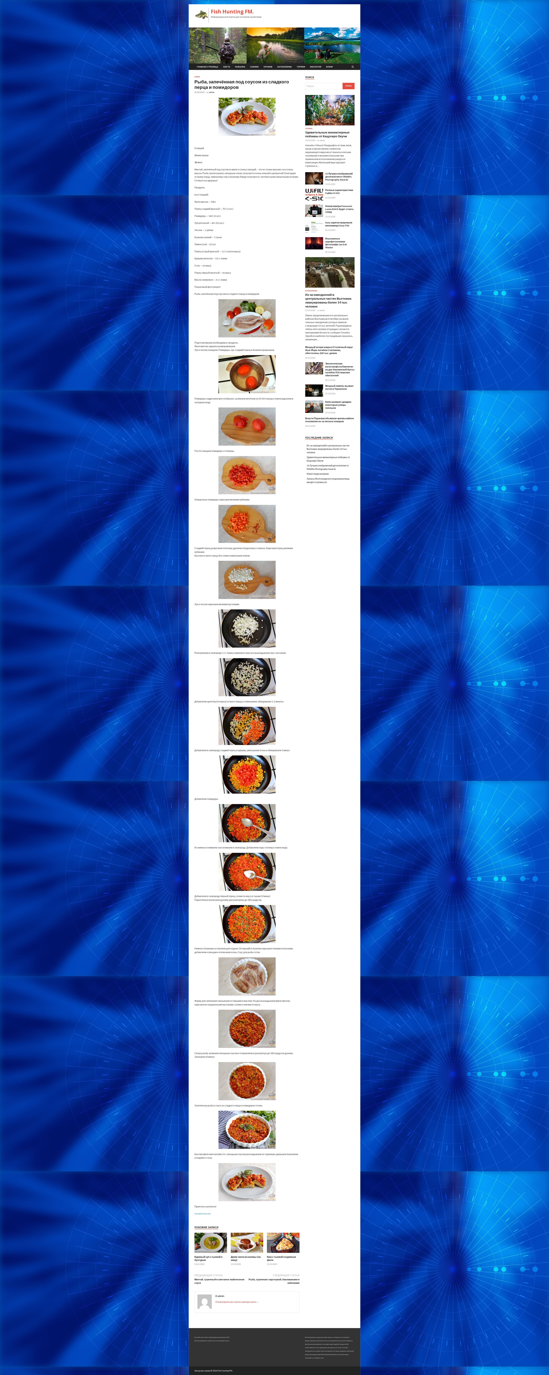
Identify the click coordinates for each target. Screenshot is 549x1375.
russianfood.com (202, 1213)
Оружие (267, 67)
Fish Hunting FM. (232, 11)
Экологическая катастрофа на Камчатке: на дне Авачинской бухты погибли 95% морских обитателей (339, 369)
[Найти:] (330, 86)
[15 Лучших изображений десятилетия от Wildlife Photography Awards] (314, 183)
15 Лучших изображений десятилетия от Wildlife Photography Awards (339, 176)
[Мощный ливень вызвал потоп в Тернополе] (314, 395)
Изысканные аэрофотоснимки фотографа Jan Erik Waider (336, 243)
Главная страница (207, 67)
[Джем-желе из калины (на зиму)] (247, 1253)
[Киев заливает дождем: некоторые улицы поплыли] (314, 412)
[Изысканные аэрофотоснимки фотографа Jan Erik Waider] (314, 248)
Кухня (329, 67)
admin (211, 92)
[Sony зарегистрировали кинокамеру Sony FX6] (314, 232)
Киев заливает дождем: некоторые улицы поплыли (338, 404)
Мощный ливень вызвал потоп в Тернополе (339, 387)
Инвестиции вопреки (318, 473)
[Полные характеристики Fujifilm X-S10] (314, 200)
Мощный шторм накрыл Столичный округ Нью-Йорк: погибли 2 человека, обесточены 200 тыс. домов (329, 350)
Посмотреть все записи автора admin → (237, 1301)
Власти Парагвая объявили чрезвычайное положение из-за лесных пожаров (329, 420)
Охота (226, 67)
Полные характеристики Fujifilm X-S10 (339, 191)
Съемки (254, 67)
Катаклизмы (284, 67)
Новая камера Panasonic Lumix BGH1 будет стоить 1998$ (339, 209)
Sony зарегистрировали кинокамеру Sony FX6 (338, 224)
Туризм (301, 67)
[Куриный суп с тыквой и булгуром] (210, 1253)
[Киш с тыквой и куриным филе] (283, 1253)
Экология (315, 67)
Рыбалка (240, 67)
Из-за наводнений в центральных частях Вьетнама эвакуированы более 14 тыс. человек (328, 449)
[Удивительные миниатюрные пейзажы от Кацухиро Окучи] (330, 126)
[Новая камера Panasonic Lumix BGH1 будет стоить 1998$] (314, 216)
